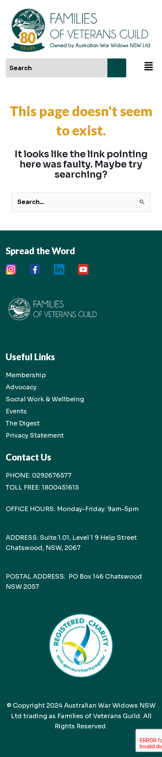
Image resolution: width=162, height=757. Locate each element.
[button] (148, 66)
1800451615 (60, 487)
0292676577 (52, 475)
